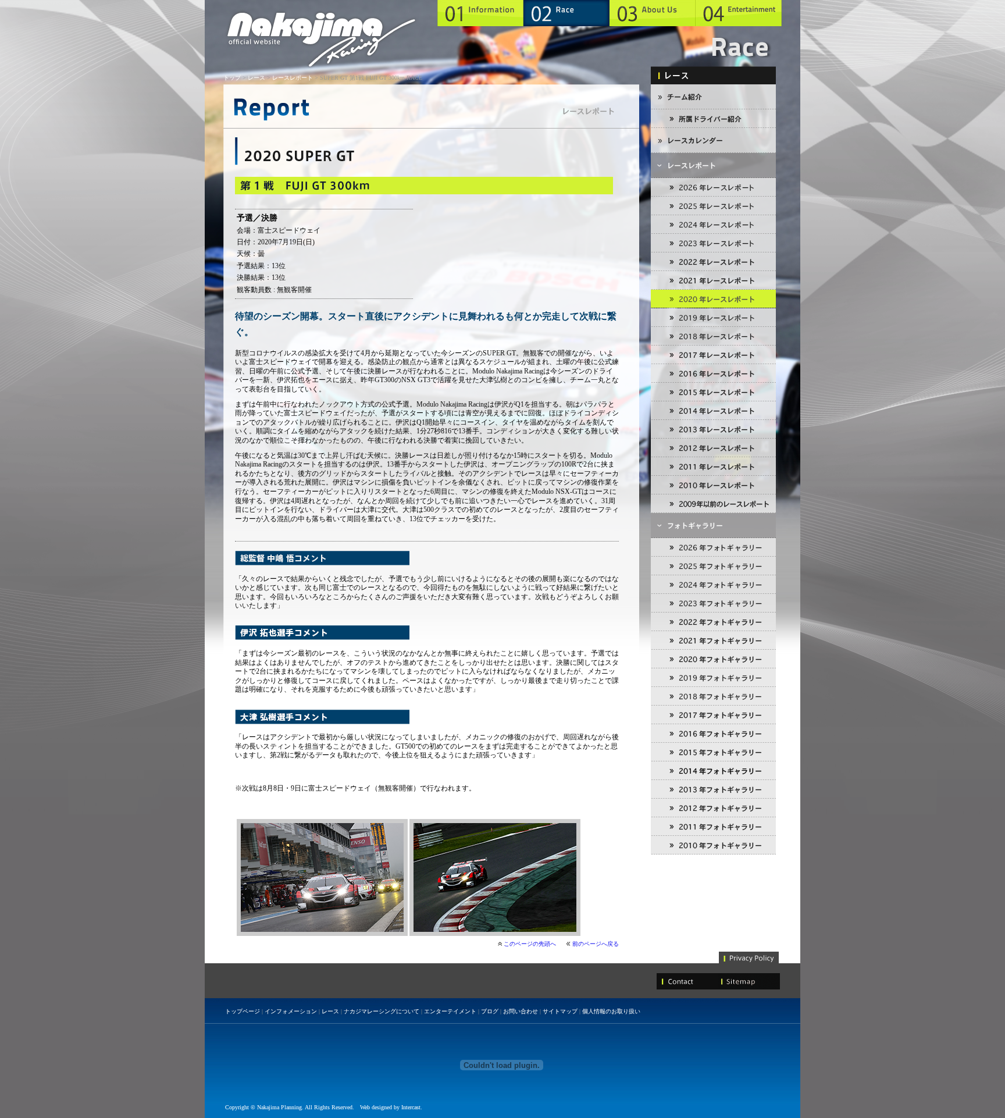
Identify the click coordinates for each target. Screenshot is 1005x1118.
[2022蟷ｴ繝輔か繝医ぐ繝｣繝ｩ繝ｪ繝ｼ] (713, 622)
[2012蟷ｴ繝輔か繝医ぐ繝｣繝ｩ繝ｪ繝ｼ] (713, 808)
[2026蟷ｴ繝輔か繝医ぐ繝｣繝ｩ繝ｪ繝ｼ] (713, 547)
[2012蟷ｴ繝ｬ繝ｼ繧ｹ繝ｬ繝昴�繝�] (713, 448)
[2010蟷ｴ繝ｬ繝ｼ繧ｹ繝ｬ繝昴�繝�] (713, 485)
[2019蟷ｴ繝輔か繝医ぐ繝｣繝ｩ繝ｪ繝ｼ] (713, 677)
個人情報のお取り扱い (611, 1011)
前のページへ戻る (595, 944)
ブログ (489, 1011)
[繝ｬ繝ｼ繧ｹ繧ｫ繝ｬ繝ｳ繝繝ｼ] (713, 140)
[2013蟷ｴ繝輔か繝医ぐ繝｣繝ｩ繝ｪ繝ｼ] (713, 789)
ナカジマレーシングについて (381, 1011)
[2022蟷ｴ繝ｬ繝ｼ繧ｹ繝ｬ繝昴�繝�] (713, 261)
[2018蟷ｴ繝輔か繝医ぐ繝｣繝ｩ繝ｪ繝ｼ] (713, 696)
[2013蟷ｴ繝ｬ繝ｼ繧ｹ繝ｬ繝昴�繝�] (713, 429)
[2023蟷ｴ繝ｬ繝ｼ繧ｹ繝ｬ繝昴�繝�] (713, 243)
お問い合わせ (520, 1011)
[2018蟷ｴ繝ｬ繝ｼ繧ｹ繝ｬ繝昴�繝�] (713, 336)
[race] (566, 13)
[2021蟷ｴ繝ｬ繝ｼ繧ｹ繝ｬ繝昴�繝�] (713, 280)
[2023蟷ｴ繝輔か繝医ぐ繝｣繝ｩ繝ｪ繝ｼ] (713, 603)
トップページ (242, 1011)
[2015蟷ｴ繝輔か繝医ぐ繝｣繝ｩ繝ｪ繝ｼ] (713, 752)
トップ (232, 77)
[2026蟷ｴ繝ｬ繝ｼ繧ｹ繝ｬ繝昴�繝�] (713, 187)
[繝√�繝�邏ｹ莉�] (713, 96)
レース (256, 77)
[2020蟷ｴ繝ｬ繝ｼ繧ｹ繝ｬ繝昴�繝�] (713, 299)
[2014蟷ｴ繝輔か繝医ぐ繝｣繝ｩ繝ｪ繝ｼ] (713, 770)
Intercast (410, 1107)
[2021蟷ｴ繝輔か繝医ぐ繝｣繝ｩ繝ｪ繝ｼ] (713, 640)
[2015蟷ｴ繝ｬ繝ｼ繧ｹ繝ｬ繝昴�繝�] (713, 392)
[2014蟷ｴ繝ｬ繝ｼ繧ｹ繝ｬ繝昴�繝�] (713, 410)
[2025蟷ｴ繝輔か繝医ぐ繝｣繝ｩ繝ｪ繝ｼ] (713, 566)
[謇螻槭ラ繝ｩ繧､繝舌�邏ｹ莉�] (713, 118)
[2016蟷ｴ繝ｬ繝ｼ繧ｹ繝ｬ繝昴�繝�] (713, 373)
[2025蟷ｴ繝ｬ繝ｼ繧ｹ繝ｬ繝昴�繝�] (713, 206)
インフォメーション (291, 1011)
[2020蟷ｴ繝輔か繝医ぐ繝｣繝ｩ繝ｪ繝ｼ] (713, 659)
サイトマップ (560, 1011)
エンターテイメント (450, 1011)
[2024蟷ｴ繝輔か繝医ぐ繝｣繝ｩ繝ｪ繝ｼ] (713, 584)
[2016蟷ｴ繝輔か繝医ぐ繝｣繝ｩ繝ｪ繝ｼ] (713, 733)
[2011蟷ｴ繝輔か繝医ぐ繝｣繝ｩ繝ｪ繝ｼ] (713, 826)
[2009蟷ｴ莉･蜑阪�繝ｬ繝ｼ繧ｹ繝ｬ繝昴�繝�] (713, 503)
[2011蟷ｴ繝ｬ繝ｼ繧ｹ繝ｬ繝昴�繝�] (713, 466)
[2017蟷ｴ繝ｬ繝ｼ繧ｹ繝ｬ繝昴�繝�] (713, 355)
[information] (480, 13)
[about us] (653, 13)
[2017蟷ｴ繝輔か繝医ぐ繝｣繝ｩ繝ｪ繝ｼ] (713, 715)
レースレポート (292, 77)
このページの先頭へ (530, 944)
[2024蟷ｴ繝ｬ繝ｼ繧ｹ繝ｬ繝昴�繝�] (713, 224)
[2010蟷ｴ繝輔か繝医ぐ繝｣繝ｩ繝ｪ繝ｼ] (713, 845)
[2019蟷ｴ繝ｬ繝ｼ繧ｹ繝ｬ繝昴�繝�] (713, 317)
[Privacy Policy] (749, 956)
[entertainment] (739, 13)
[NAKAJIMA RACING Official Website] (321, 40)
